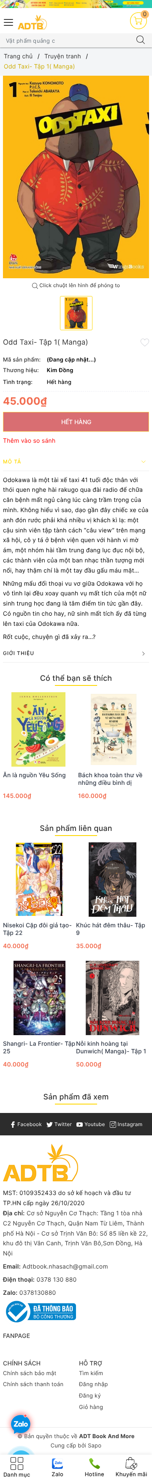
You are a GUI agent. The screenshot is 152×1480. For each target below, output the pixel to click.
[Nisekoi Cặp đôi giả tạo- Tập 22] (39, 879)
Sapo (94, 1445)
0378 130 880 (56, 1279)
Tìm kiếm (91, 1373)
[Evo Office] (76, 4)
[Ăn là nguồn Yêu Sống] (38, 729)
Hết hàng (76, 421)
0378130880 (37, 1292)
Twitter (62, 1124)
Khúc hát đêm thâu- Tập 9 (110, 929)
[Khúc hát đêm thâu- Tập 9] (112, 879)
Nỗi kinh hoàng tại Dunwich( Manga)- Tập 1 (111, 1047)
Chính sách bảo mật (30, 1373)
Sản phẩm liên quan (76, 828)
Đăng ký (90, 1395)
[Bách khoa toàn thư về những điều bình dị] (113, 729)
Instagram (129, 1124)
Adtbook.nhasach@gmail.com (65, 1266)
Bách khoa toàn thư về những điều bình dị (110, 779)
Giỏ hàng (91, 1407)
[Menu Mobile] (9, 21)
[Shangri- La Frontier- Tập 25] (39, 998)
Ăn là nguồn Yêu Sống (34, 775)
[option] (76, 177)
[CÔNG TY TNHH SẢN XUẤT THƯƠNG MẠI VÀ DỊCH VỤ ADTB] (32, 22)
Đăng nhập (93, 1384)
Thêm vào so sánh (29, 440)
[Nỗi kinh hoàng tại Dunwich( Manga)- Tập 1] (112, 998)
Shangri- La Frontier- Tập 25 (39, 1047)
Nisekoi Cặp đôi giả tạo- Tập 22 (37, 929)
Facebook (29, 1124)
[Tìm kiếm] (140, 40)
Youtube (94, 1124)
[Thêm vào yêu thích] (145, 342)
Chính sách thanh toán (33, 1384)
